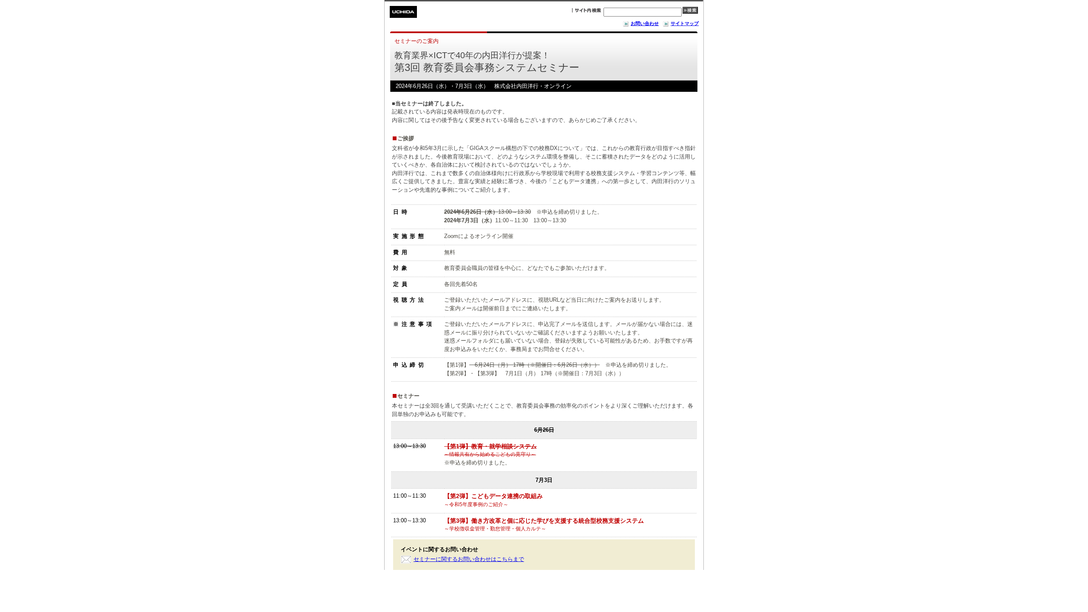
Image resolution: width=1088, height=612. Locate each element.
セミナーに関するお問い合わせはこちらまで (469, 559)
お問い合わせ (645, 23)
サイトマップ (685, 23)
